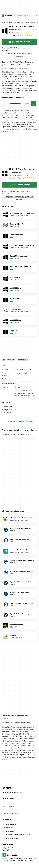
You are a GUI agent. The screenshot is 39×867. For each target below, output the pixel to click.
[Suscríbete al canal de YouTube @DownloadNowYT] (12, 849)
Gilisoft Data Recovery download (13, 435)
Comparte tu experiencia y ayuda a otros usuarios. (19, 54)
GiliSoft (6, 718)
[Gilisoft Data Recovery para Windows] (4, 31)
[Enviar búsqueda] (15, 15)
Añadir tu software (8, 806)
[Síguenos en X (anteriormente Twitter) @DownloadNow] (8, 849)
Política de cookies (8, 831)
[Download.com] (7, 15)
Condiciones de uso (8, 827)
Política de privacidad (9, 824)
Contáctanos (6, 810)
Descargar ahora (21, 42)
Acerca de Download (9, 803)
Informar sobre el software (21, 421)
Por (12, 33)
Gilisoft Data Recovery (21, 28)
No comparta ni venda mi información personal (17, 835)
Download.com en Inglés (10, 813)
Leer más (24, 68)
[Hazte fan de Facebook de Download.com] (4, 849)
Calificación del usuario (16, 35)
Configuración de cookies (10, 838)
